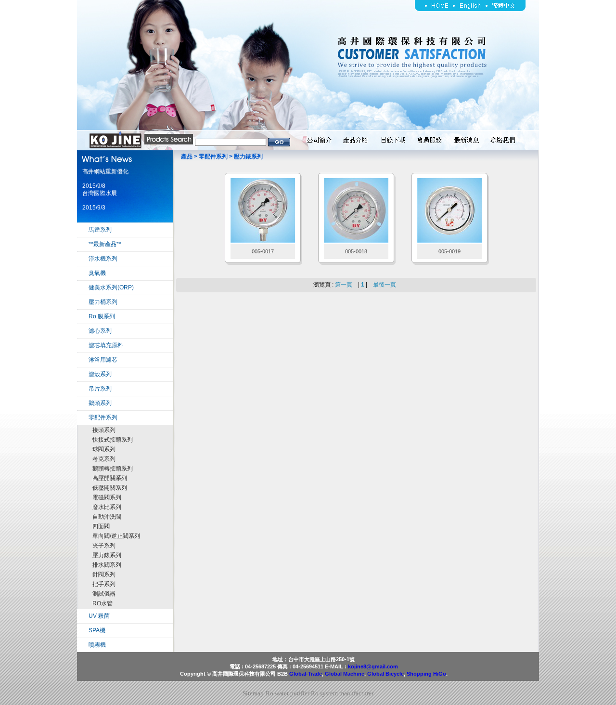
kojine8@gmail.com (373, 666)
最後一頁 (384, 284)
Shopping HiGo (426, 674)
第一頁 (343, 284)
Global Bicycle (385, 674)
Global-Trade (305, 674)
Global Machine (344, 674)
